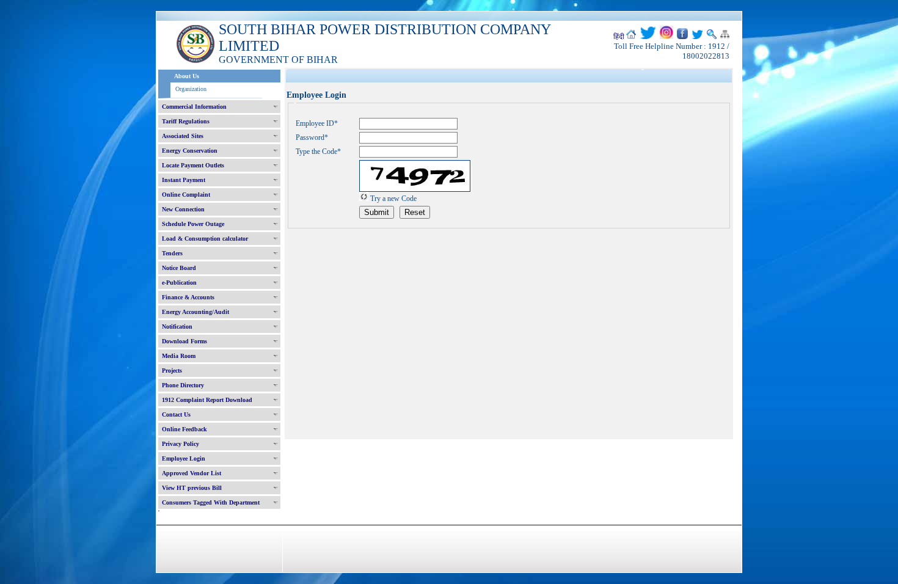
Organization (190, 89)
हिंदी (618, 36)
